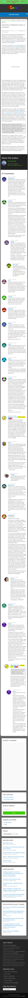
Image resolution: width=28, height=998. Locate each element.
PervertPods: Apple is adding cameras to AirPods (13, 884)
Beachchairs (11, 485)
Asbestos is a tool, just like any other (12, 879)
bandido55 (10, 309)
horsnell (10, 201)
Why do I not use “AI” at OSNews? (11, 931)
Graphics (8, 20)
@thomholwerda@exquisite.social (15, 165)
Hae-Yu (10, 623)
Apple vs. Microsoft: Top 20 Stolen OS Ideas (13, 856)
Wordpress (15, 953)
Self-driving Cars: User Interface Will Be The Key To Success (13, 847)
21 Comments (5, 32)
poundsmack (11, 178)
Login (5, 824)
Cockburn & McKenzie (21, 114)
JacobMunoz (11, 515)
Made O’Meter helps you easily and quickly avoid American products (13, 919)
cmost (9, 344)
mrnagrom (10, 604)
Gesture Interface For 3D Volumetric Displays (14, 852)
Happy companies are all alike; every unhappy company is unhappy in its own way (14, 889)
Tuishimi (12, 474)
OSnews (10, 994)
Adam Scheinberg (20, 951)
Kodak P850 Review (8, 843)
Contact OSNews (8, 980)
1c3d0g (12, 241)
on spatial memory (9, 113)
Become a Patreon (8, 797)
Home (3, 20)
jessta (9, 442)
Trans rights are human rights (11, 982)
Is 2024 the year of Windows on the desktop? (14, 907)
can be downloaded (16, 45)
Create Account (8, 822)
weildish (10, 378)
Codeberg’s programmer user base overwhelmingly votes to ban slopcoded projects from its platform (13, 873)
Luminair (10, 296)
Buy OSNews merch (9, 799)
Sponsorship (7, 974)
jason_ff (12, 578)
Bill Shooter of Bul (12, 417)
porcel (9, 358)
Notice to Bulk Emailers (9, 978)
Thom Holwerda (6, 30)
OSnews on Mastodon (9, 976)
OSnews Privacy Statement (9, 945)
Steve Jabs (15, 264)
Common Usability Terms (20, 111)
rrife (9, 280)
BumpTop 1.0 (13, 39)
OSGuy (9, 323)
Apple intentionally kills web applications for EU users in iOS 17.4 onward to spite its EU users (13, 913)
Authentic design (7, 860)
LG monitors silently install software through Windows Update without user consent (13, 895)
